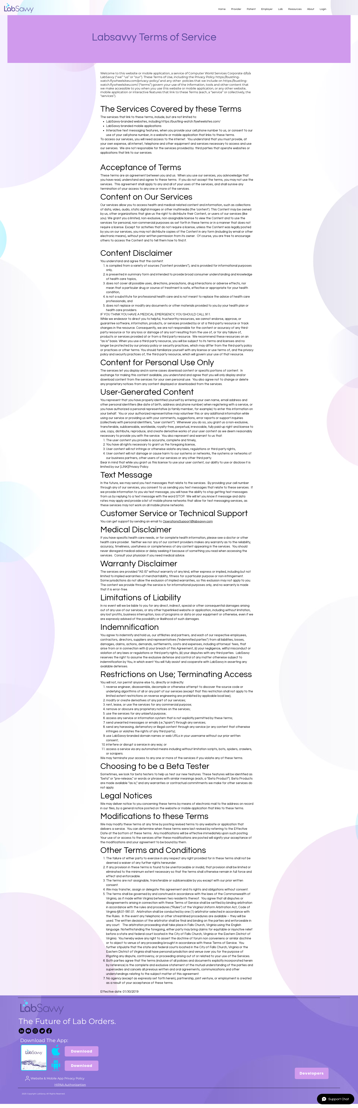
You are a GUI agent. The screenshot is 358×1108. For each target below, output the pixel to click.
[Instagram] (35, 1031)
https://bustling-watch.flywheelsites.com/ (190, 121)
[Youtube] (28, 1031)
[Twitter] (42, 1031)
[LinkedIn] (21, 1031)
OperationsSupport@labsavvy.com (188, 521)
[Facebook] (49, 1031)
